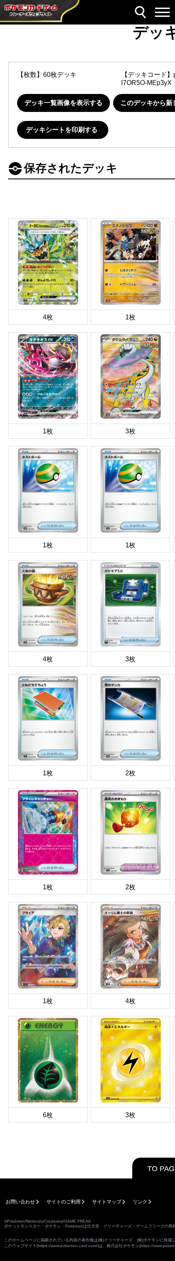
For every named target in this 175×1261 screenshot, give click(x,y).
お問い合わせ (20, 1202)
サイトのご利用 (63, 1202)
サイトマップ (106, 1202)
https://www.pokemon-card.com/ (67, 1245)
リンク (140, 1202)
